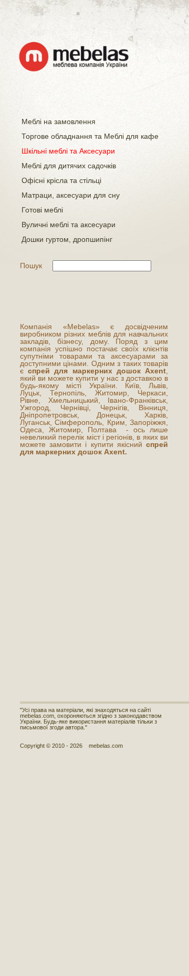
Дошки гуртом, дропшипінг (67, 239)
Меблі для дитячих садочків (69, 165)
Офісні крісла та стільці (61, 180)
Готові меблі (42, 210)
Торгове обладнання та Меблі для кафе (90, 136)
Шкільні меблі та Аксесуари (68, 151)
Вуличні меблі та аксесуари (69, 224)
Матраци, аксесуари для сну (71, 195)
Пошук (31, 265)
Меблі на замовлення (59, 121)
